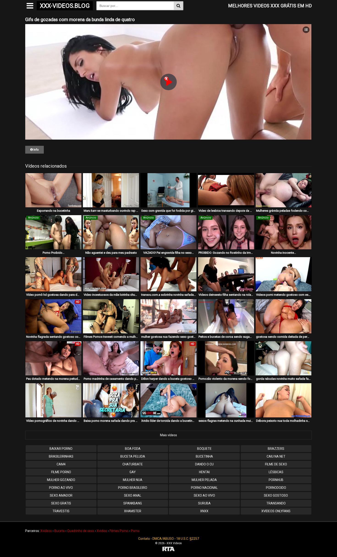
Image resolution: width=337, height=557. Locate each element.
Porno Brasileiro (132, 487)
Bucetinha (204, 456)
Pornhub (276, 480)
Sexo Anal (132, 495)
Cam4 (61, 464)
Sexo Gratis (61, 503)
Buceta (59, 531)
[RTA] (168, 550)
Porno (135, 531)
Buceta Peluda (132, 456)
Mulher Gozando (61, 480)
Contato (144, 538)
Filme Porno (61, 472)
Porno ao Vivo (61, 487)
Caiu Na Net (276, 456)
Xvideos (46, 531)
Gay (133, 472)
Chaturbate (132, 464)
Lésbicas (276, 472)
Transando (276, 503)
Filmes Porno (119, 531)
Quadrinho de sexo (80, 531)
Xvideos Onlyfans (275, 511)
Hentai (204, 472)
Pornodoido (276, 487)
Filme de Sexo (276, 464)
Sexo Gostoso (276, 495)
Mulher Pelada (204, 480)
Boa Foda (133, 448)
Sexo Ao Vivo (204, 495)
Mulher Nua (132, 480)
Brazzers (276, 448)
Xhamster (132, 511)
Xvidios (102, 531)
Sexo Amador (61, 495)
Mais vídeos (168, 435)
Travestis (60, 511)
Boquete (204, 448)
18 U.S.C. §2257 (187, 538)
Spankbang (132, 503)
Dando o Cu (204, 464)
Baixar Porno (61, 448)
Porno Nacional (204, 487)
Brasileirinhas (61, 456)
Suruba (204, 503)
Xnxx (204, 511)
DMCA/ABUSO (163, 538)
